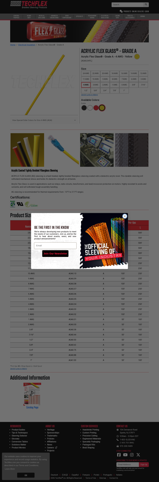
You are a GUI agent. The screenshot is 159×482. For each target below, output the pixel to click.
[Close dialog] (125, 216)
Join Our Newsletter (55, 253)
